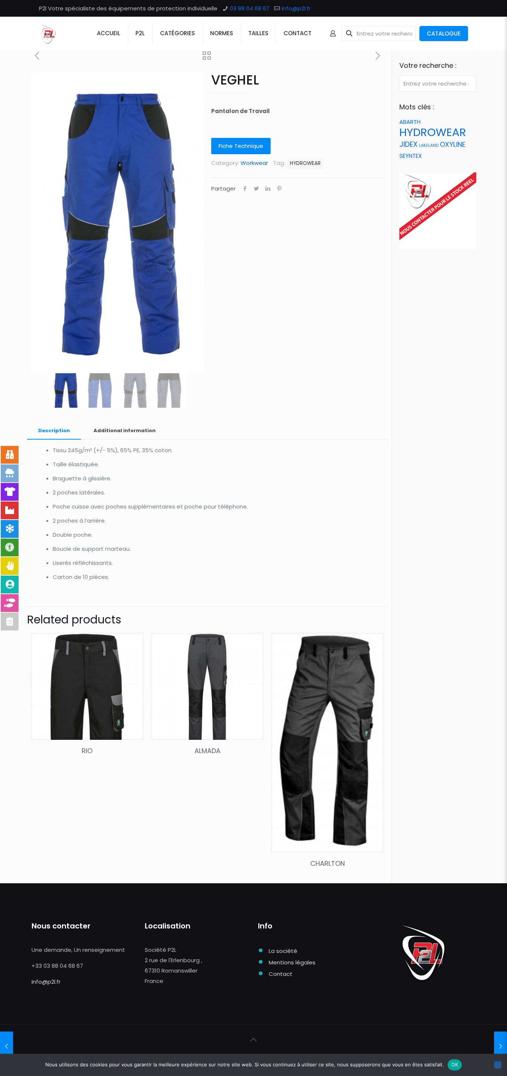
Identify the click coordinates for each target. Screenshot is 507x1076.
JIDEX (408, 144)
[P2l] (47, 33)
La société (283, 951)
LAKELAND (428, 145)
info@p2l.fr (296, 8)
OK (454, 1064)
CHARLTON (327, 863)
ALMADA (207, 750)
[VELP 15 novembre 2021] (6, 1046)
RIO (87, 750)
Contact (280, 974)
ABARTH (410, 122)
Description (54, 430)
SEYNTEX (410, 156)
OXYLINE (452, 144)
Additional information (125, 430)
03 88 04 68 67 (249, 8)
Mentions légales (292, 962)
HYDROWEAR (305, 163)
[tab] (54, 431)
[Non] (497, 1065)
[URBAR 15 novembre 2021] (500, 1046)
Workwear (254, 163)
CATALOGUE (444, 33)
